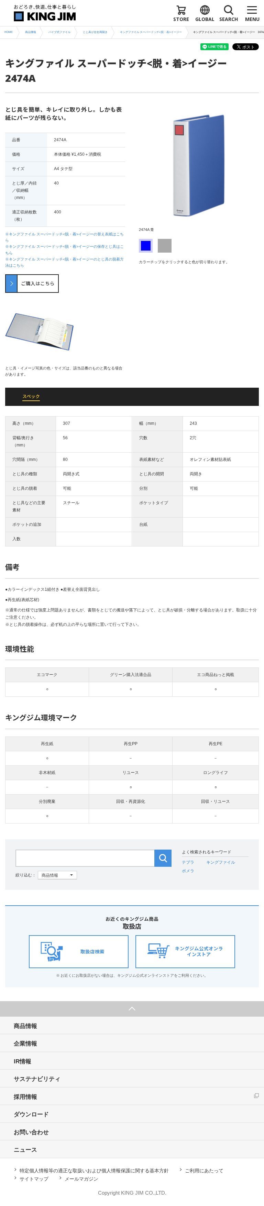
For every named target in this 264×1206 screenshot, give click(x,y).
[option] (199, 169)
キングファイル (220, 862)
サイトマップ (34, 1179)
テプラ (188, 862)
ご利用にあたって (204, 1170)
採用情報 (25, 1097)
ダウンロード (31, 1114)
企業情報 (25, 1043)
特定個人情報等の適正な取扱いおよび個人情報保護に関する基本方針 (94, 1170)
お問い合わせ (31, 1132)
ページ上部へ (132, 1009)
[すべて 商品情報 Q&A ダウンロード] (46, 875)
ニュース (25, 1150)
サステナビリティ (37, 1079)
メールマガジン (81, 1179)
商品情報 (25, 1026)
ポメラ (188, 870)
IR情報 (22, 1061)
